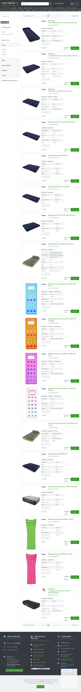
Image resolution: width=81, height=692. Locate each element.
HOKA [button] (40, 10)
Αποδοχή (40, 686)
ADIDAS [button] (33, 10)
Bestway (4, 49)
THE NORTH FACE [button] (13, 10)
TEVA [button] (60, 10)
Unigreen (4, 54)
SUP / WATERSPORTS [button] (60, 8)
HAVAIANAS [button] (73, 10)
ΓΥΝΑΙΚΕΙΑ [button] (19, 8)
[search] (50, 3)
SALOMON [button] (50, 10)
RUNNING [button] (74, 8)
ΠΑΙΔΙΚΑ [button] (25, 8)
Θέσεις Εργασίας (64, 645)
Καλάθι (75, 4)
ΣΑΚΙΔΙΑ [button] (30, 8)
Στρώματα (4, 22)
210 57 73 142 (71, 648)
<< (43, 16)
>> (57, 16)
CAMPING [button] (51, 8)
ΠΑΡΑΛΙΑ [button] (45, 8)
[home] (10, 4)
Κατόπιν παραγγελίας (7, 34)
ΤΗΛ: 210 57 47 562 (58, 3)
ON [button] (37, 10)
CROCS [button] (55, 10)
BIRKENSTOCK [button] (65, 10)
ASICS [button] (44, 10)
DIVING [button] (40, 8)
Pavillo (3, 52)
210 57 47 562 (64, 648)
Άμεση (3, 32)
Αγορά (75, 48)
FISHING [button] (35, 8)
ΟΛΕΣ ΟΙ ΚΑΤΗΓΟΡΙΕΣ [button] (6, 8)
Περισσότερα (46, 43)
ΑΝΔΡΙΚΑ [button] (14, 8)
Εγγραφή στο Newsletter (14, 670)
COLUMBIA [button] (21, 10)
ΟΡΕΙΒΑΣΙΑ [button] (68, 8)
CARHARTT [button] (28, 10)
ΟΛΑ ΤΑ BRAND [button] (4, 10)
